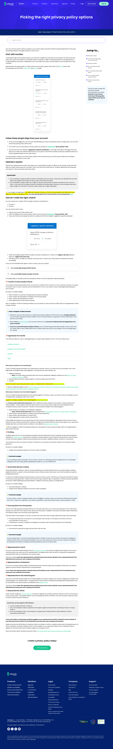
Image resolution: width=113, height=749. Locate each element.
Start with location (92, 55)
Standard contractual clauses (16, 349)
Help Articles (47, 32)
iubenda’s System (92, 63)
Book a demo (92, 4)
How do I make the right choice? (94, 67)
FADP (25, 68)
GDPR (61, 66)
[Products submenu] (38, 3)
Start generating (42, 648)
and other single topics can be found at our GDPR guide (53, 631)
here (71, 194)
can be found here (58, 384)
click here (33, 739)
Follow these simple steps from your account (94, 59)
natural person (17, 437)
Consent (10, 354)
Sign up (104, 4)
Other (9, 358)
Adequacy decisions (13, 344)
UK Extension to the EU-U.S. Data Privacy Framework (60, 412)
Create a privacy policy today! (94, 80)
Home (40, 32)
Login (82, 4)
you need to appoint (40, 550)
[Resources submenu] (58, 3)
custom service (24, 322)
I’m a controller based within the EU (95, 71)
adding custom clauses (51, 424)
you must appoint (26, 594)
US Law (35, 68)
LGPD (28, 68)
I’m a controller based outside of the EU (93, 76)
